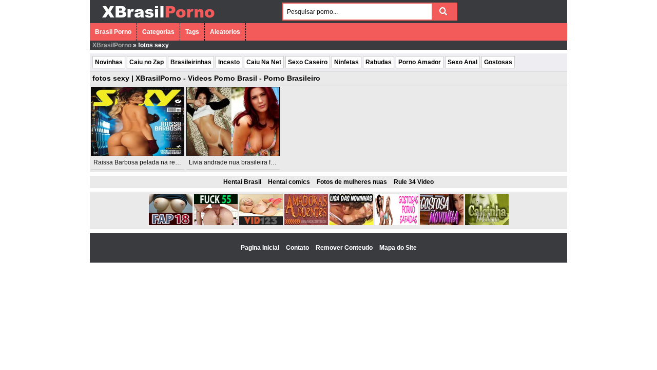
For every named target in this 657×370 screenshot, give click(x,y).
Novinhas (109, 62)
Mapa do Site (398, 247)
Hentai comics (289, 182)
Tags (192, 31)
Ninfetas (346, 62)
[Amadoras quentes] (306, 223)
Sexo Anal (462, 62)
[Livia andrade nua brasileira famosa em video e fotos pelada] (233, 121)
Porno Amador (419, 62)
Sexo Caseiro (307, 62)
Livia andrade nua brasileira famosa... (241, 162)
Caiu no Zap (146, 62)
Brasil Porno (113, 31)
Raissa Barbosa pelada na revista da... (147, 162)
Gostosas (498, 62)
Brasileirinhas (190, 62)
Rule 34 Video (414, 182)
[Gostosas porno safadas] (396, 223)
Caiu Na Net (263, 62)
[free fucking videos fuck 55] (216, 223)
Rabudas (378, 62)
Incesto (229, 62)
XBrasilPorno (111, 45)
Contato (298, 247)
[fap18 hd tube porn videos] (170, 223)
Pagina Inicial (261, 247)
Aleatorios (225, 31)
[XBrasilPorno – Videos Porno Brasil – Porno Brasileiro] (158, 19)
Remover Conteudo (345, 247)
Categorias (158, 31)
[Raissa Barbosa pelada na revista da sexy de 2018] (137, 121)
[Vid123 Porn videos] (261, 223)
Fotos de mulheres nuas (352, 182)
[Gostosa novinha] (441, 223)
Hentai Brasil (242, 182)
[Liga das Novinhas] (351, 223)
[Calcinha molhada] (487, 223)
